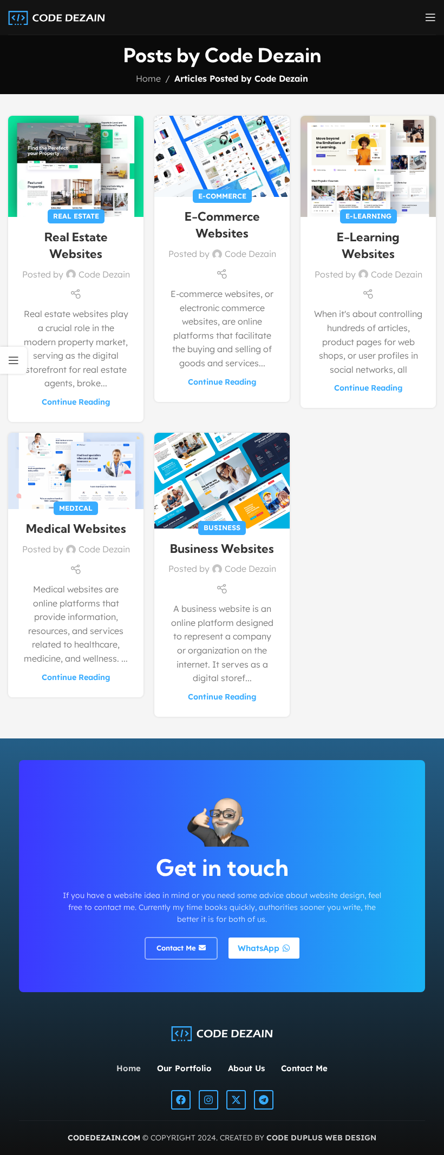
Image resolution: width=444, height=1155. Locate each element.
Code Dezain (263, 55)
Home (148, 78)
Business (222, 527)
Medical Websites (76, 528)
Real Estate (76, 216)
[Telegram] (263, 1100)
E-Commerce (222, 196)
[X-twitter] (236, 1100)
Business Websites (222, 548)
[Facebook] (181, 1100)
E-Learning (368, 216)
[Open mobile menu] (430, 17)
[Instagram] (208, 1100)
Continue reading (76, 402)
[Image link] (221, 1032)
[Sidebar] (13, 360)
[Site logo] (56, 16)
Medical (76, 508)
